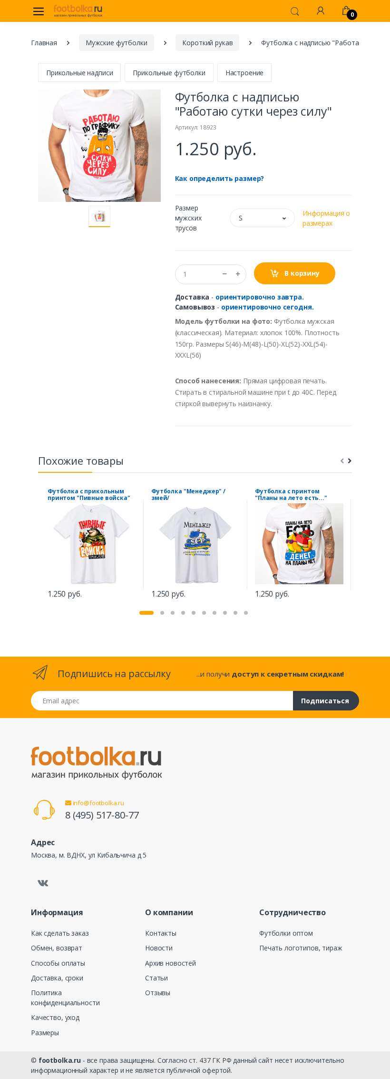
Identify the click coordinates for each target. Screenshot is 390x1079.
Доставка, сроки (57, 977)
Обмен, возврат (56, 947)
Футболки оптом (286, 933)
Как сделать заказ (60, 933)
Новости (159, 947)
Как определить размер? (219, 178)
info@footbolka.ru (97, 803)
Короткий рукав (207, 42)
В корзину (301, 273)
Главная (44, 42)
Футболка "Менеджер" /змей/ (188, 494)
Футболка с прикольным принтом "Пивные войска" (89, 494)
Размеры (45, 1032)
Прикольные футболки (169, 72)
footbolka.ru (60, 1060)
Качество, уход (55, 1017)
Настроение (244, 72)
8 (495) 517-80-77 (102, 815)
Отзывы (157, 992)
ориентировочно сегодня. (267, 306)
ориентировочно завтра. (259, 296)
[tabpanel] (92, 544)
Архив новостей (170, 963)
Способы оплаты (58, 963)
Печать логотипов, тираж (300, 947)
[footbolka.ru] (78, 11)
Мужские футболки (116, 42)
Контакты (160, 933)
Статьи (156, 977)
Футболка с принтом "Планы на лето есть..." (291, 494)
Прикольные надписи (79, 72)
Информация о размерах (326, 218)
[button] (295, 10)
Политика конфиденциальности (65, 997)
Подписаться (325, 700)
